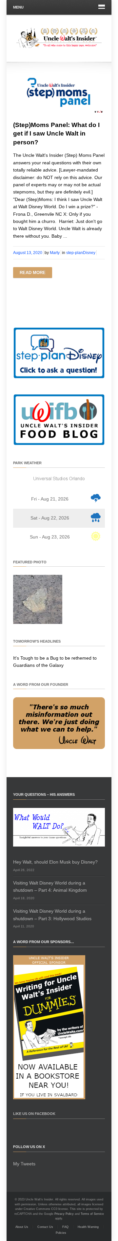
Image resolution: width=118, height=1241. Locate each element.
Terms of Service (92, 1213)
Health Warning (88, 1227)
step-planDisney (80, 252)
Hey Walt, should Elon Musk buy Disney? (55, 862)
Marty (55, 252)
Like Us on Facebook (34, 1114)
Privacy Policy (64, 1213)
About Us (21, 1227)
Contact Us (45, 1227)
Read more (33, 272)
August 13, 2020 (27, 252)
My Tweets (24, 1163)
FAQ (65, 1227)
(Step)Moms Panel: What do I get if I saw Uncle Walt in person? (56, 133)
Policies (61, 1232)
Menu (18, 7)
